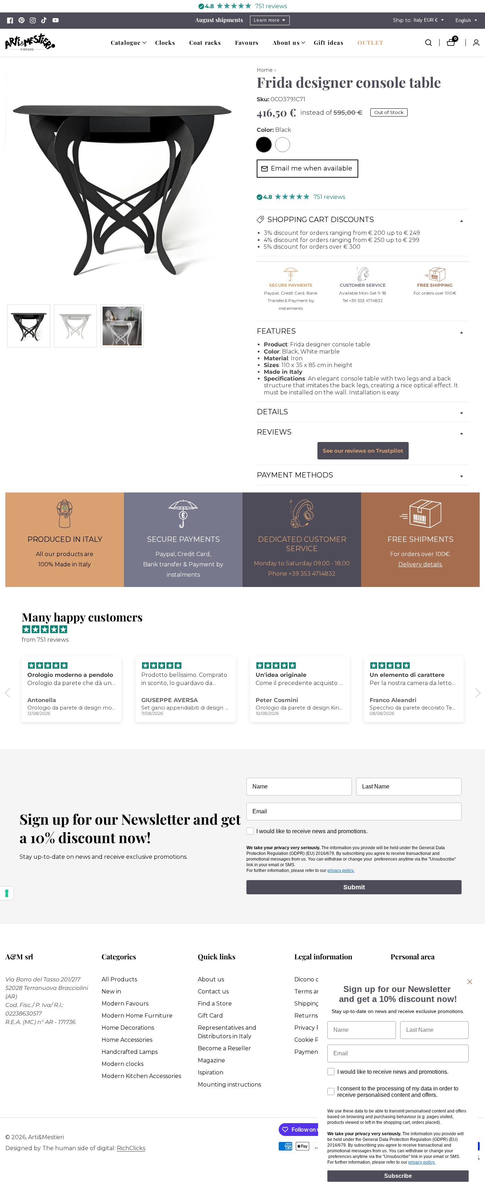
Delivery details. (420, 564)
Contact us (213, 991)
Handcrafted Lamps (130, 1052)
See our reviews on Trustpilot (363, 451)
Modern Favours (125, 1003)
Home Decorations (128, 1027)
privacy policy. (340, 870)
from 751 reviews (45, 639)
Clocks (165, 42)
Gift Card (210, 1015)
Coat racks (205, 42)
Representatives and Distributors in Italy (227, 1032)
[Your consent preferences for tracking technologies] (6, 893)
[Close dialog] (469, 981)
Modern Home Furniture (137, 1015)
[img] (246, 629)
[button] (126, 42)
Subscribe (398, 1176)
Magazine (211, 1060)
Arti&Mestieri (46, 1137)
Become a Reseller (224, 1048)
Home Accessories (127, 1039)
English (464, 20)
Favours (246, 42)
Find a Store (215, 1003)
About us (211, 979)
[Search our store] (432, 42)
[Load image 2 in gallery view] (75, 326)
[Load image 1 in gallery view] (28, 326)
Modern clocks (122, 1064)
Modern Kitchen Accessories (141, 1076)
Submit (354, 887)
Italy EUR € (426, 20)
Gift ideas (328, 42)
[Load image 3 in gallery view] (122, 326)
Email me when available (311, 168)
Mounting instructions (229, 1084)
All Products (119, 979)
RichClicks (131, 1148)
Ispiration (210, 1072)
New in (111, 991)
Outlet (370, 42)
